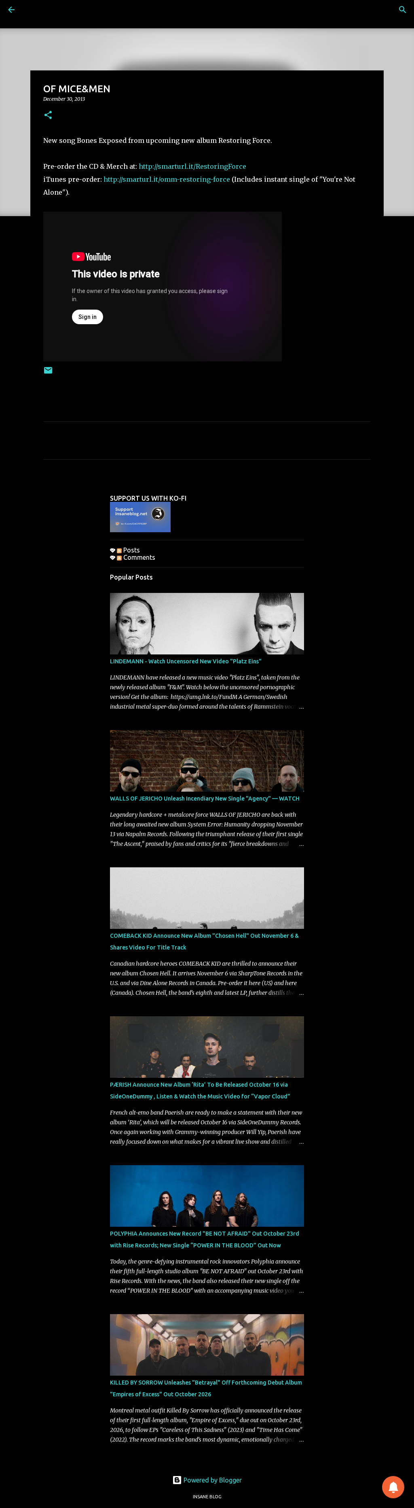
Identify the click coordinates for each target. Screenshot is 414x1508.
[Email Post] (48, 373)
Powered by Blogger (212, 1480)
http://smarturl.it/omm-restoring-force (167, 179)
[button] (48, 115)
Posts (131, 550)
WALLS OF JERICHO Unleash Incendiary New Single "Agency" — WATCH (205, 798)
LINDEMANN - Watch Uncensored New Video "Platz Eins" (186, 661)
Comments (138, 557)
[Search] (403, 9)
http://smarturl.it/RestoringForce (192, 166)
